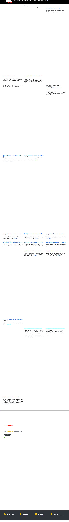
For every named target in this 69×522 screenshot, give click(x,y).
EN (45, 0)
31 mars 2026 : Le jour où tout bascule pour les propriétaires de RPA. (33, 233)
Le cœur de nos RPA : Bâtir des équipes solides (9, 75)
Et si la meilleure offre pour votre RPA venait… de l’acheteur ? (11, 396)
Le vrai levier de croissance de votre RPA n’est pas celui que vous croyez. (55, 328)
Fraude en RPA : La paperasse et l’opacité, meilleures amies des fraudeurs (34, 155)
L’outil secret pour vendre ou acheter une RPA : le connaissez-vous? (33, 328)
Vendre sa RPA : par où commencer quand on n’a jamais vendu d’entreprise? (13, 319)
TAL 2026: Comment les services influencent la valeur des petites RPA (33, 242)
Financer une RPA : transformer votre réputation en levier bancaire (54, 250)
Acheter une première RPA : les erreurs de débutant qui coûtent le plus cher (56, 242)
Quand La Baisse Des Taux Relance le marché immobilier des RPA (32, 250)
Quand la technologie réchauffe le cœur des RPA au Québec (53, 8)
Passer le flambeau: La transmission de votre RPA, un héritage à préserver (12, 242)
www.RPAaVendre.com (25, 515)
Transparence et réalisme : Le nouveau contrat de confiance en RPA (12, 233)
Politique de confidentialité (54, 521)
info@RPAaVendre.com (41, 515)
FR (44, 0)
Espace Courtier (7, 434)
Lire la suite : (36, 159)
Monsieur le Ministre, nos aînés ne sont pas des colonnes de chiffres (55, 233)
